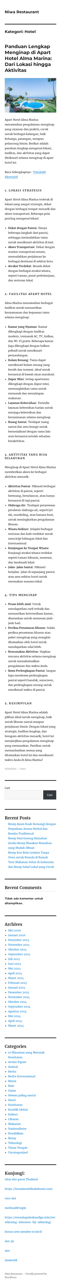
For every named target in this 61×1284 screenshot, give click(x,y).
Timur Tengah (17, 1147)
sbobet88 (11, 1260)
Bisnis (12, 1081)
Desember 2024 (18, 992)
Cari (7, 788)
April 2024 (15, 1021)
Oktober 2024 (17, 1002)
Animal (13, 1066)
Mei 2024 (14, 1016)
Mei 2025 (14, 968)
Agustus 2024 (17, 1011)
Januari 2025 (16, 987)
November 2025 (19, 944)
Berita (12, 1071)
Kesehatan (15, 1105)
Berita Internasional (21, 1076)
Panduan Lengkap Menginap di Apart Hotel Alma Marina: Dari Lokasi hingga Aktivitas (28, 58)
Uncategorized (18, 1152)
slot (7, 1250)
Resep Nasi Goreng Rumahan (27, 838)
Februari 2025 (17, 982)
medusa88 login (15, 1208)
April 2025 (15, 973)
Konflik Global (18, 1109)
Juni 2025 (14, 963)
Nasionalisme (17, 1128)
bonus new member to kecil (23, 1231)
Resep (12, 1138)
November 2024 (19, 997)
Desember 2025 (18, 940)
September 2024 (19, 1006)
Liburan (13, 1119)
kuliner (13, 1114)
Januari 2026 (16, 935)
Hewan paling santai (22, 1095)
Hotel (23, 768)
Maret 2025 (16, 978)
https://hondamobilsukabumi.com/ (29, 1189)
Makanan (14, 1124)
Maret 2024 (16, 1025)
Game (12, 1090)
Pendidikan (15, 1133)
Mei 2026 (14, 930)
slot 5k (9, 1241)
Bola (11, 1085)
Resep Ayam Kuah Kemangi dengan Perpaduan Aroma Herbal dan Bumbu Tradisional (32, 828)
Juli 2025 (14, 959)
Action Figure (17, 1062)
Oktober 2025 (17, 949)
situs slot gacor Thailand (21, 1179)
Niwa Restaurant (22, 12)
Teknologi (15, 1143)
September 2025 (19, 954)
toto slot (10, 1198)
